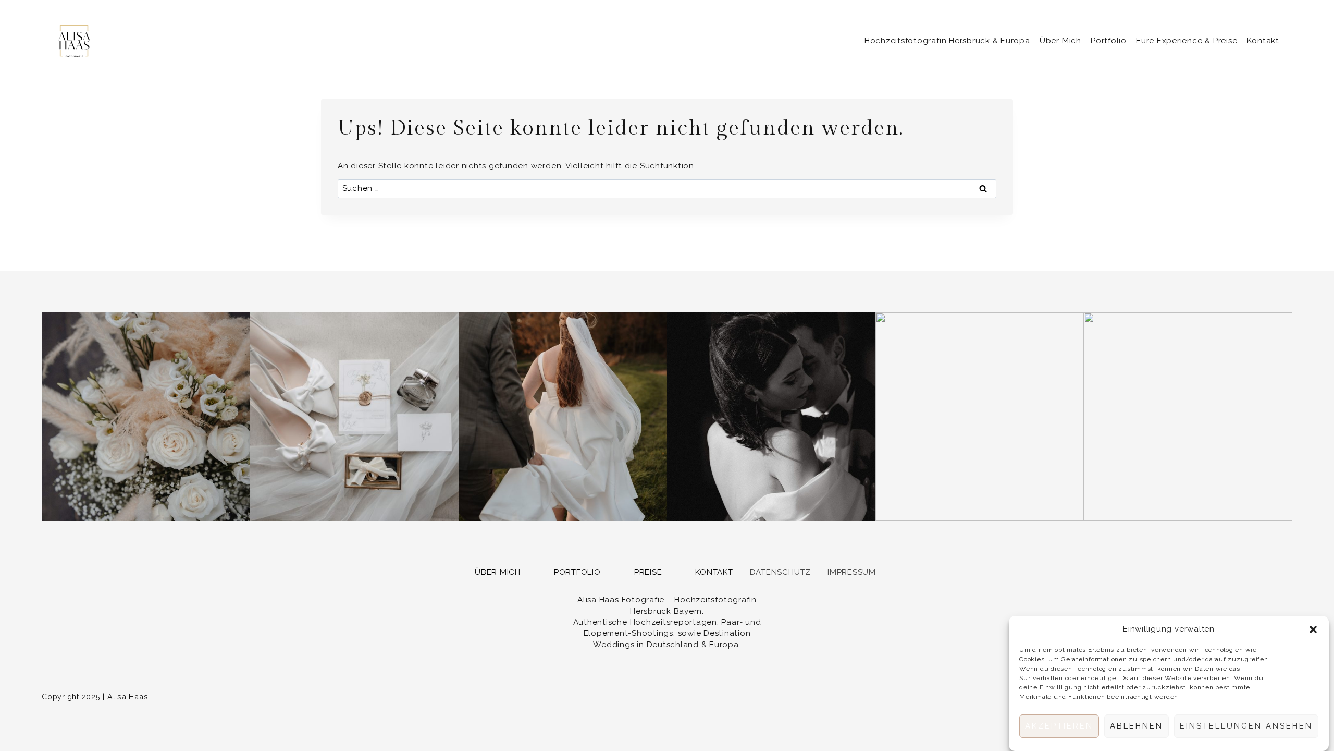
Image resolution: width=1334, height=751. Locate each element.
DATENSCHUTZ (780, 572)
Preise (648, 572)
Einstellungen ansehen (1246, 726)
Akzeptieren (1059, 726)
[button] (1313, 629)
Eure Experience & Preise (1186, 40)
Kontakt (1263, 40)
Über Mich (1060, 40)
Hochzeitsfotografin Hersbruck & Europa (947, 40)
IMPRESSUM (851, 572)
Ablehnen (1136, 726)
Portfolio (1109, 40)
